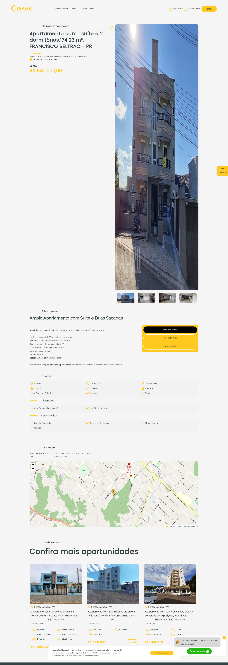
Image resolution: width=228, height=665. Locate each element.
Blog (92, 9)
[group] (56, 584)
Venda (73, 9)
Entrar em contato (170, 330)
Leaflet (170, 526)
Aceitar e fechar (162, 653)
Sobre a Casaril (61, 9)
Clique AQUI (92, 653)
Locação (83, 9)
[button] (192, 157)
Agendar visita (170, 338)
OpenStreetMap (181, 526)
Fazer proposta (170, 346)
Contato (209, 9)
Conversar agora (198, 651)
